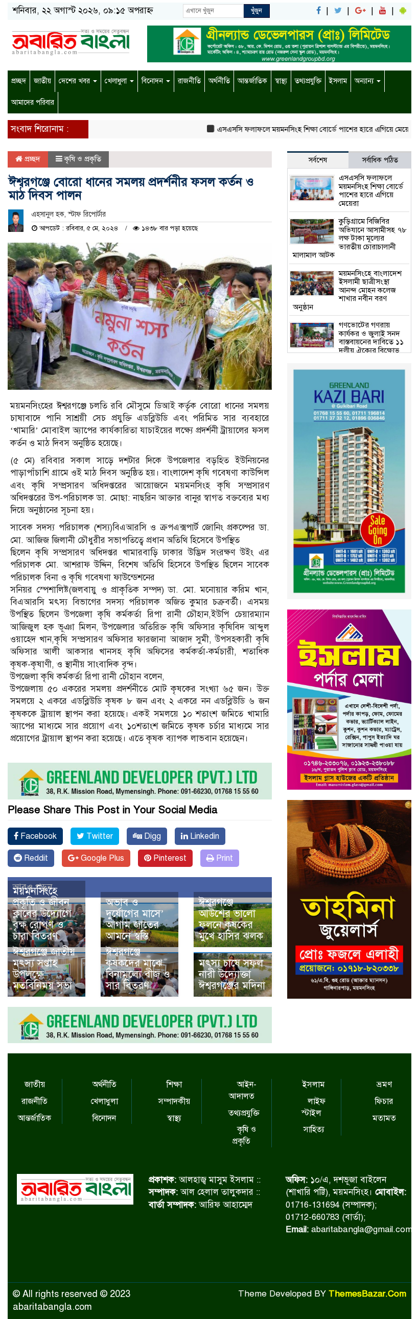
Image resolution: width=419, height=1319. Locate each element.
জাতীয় (42, 81)
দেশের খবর (75, 81)
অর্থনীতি (219, 81)
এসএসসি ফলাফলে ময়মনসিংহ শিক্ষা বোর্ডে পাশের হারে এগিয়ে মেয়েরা (298, 129)
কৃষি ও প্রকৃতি (82, 158)
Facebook (37, 836)
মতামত (384, 1118)
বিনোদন (153, 81)
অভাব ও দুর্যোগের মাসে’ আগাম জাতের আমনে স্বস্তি (135, 919)
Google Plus (101, 858)
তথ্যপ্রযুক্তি (308, 81)
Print (223, 858)
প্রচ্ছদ (18, 81)
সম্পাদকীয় (174, 1101)
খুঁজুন (256, 10)
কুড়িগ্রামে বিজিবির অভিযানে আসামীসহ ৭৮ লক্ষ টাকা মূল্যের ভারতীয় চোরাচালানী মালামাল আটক (350, 238)
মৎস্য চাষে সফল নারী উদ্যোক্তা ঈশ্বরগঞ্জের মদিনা (232, 974)
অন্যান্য (365, 81)
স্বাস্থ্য (281, 81)
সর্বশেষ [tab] (318, 160)
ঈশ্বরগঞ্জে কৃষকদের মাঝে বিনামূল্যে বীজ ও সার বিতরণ (138, 969)
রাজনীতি (189, 81)
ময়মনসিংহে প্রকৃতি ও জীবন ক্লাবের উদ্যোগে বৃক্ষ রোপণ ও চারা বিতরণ (42, 914)
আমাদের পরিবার (32, 102)
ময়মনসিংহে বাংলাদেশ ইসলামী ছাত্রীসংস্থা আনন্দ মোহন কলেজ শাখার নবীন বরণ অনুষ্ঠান (347, 290)
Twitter (98, 836)
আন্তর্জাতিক (252, 81)
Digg (151, 836)
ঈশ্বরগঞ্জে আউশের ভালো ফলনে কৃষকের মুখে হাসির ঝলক (231, 919)
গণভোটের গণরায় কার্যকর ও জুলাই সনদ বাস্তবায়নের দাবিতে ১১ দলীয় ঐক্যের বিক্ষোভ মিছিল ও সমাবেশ (348, 341)
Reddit (35, 858)
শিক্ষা (174, 1084)
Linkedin (203, 836)
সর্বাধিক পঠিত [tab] (380, 160)
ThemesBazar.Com (367, 1293)
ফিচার (384, 1101)
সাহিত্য (314, 1129)
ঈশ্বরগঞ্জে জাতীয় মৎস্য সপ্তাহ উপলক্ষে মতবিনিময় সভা (44, 969)
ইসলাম (338, 81)
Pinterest (169, 858)
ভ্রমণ (384, 1084)
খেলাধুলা (117, 81)
